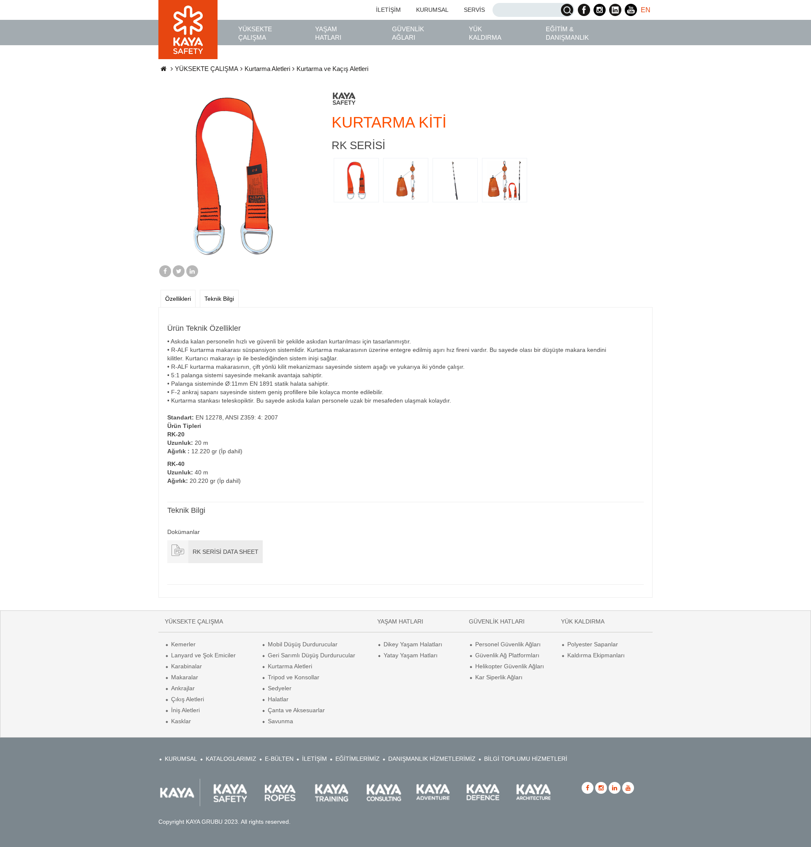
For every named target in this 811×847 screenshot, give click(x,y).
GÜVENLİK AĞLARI (408, 33)
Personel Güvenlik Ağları (508, 644)
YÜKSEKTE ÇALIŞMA (255, 33)
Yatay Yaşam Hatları (411, 655)
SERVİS (474, 9)
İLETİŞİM (388, 9)
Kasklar (181, 721)
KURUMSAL (432, 9)
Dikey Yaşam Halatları (413, 644)
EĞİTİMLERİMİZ (357, 758)
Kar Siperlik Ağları (499, 677)
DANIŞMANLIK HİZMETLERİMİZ (432, 758)
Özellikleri (178, 298)
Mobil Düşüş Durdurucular (302, 644)
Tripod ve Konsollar (293, 677)
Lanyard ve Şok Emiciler (203, 655)
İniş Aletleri (185, 710)
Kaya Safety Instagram (599, 10)
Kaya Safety (188, 29)
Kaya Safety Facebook (584, 10)
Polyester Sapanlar (592, 644)
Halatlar (278, 699)
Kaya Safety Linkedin (615, 10)
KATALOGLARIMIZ (231, 758)
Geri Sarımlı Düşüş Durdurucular (311, 655)
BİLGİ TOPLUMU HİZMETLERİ (525, 758)
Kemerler (183, 644)
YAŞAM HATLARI (328, 33)
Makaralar (184, 677)
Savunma (280, 721)
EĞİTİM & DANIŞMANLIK (567, 33)
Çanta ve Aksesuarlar (296, 710)
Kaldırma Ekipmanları (596, 655)
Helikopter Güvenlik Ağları (509, 666)
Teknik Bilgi (219, 298)
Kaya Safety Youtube (631, 10)
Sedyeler (279, 688)
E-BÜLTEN (279, 758)
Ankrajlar (183, 688)
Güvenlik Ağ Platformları (507, 655)
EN (645, 10)
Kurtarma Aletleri (267, 68)
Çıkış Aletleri (187, 699)
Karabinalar (186, 666)
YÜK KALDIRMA (485, 33)
